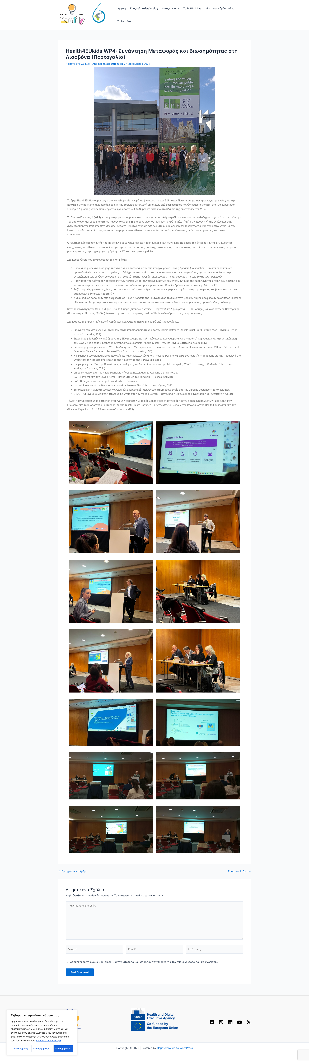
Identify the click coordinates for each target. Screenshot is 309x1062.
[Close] (75, 1011)
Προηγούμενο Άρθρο (72, 871)
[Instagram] (221, 1022)
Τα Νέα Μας (124, 21)
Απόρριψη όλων (41, 1048)
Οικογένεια (169, 8)
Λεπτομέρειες (20, 1048)
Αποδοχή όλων (63, 1048)
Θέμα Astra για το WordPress (175, 1048)
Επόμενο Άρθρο (239, 871)
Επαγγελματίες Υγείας (144, 8)
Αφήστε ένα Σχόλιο (78, 63)
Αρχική (121, 8)
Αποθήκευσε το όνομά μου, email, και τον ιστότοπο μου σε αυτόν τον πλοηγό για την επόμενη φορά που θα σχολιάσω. (144, 961)
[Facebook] (212, 1022)
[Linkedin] (230, 1022)
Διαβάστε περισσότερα (48, 1040)
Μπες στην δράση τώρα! (220, 8)
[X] (248, 1022)
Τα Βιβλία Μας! (192, 8)
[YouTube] (239, 1022)
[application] (177, 8)
